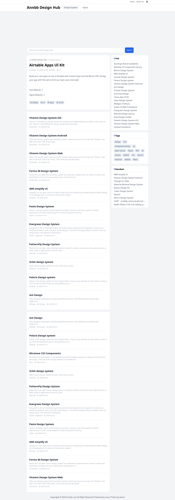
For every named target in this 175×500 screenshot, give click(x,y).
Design (35, 102)
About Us (140, 1)
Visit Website (36, 90)
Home (132, 1)
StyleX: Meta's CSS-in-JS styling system (131, 204)
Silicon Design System (124, 197)
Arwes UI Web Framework (125, 107)
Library (117, 155)
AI (142, 151)
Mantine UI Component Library (128, 67)
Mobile (127, 159)
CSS (124, 142)
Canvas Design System (124, 77)
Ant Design (35, 295)
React (135, 159)
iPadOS (126, 155)
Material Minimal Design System (128, 184)
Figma (85, 7)
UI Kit (61, 102)
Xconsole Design (121, 93)
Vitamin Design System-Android (48, 135)
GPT (137, 151)
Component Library (122, 146)
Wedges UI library (122, 103)
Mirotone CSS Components (45, 353)
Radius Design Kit (122, 187)
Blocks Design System (124, 70)
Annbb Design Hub (43, 7)
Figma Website (37, 95)
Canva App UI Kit (121, 97)
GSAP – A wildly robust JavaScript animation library (136, 201)
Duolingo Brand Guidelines (126, 63)
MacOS (140, 155)
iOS (133, 155)
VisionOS (118, 159)
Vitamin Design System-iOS (45, 117)
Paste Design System (41, 206)
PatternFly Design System (44, 244)
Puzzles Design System (124, 90)
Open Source (120, 151)
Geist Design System (123, 100)
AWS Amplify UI (38, 188)
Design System (70, 7)
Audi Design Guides (123, 117)
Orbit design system (41, 262)
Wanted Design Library (124, 113)
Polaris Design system (42, 277)
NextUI (117, 194)
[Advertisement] (87, 29)
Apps (52, 102)
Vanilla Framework (122, 127)
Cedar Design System (123, 191)
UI (44, 102)
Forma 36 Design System (43, 171)
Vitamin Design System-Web (46, 153)
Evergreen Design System (44, 224)
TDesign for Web (121, 181)
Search (129, 50)
